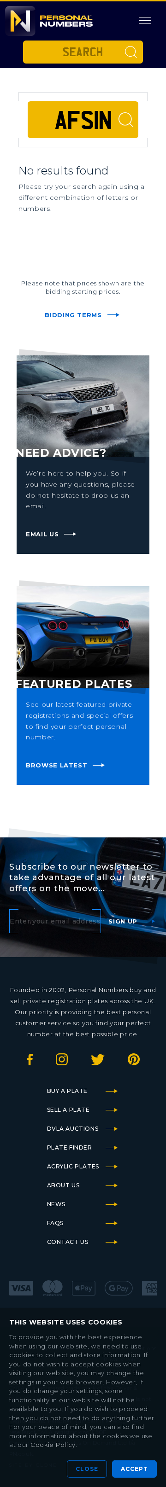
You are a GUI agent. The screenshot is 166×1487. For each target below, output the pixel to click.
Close (87, 1468)
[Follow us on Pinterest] (134, 1063)
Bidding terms (73, 315)
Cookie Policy (53, 1444)
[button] (145, 21)
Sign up (122, 921)
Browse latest (56, 765)
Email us (42, 534)
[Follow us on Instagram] (62, 1063)
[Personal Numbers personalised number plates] (49, 21)
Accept (134, 1468)
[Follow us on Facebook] (30, 1063)
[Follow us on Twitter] (98, 1063)
